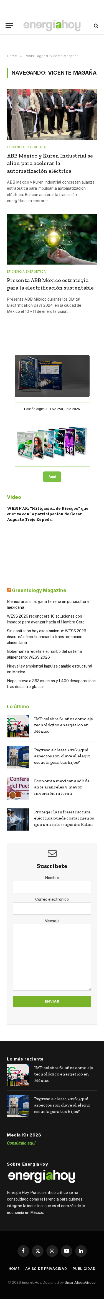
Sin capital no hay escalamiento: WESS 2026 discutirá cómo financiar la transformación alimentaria (46, 637)
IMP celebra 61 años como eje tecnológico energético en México (63, 725)
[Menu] (9, 25)
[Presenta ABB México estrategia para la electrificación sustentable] (52, 239)
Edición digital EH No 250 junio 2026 (52, 409)
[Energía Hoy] (51, 26)
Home (14, 1269)
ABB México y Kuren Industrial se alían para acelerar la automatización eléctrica (50, 163)
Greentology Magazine (39, 590)
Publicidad (84, 1269)
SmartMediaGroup (80, 1282)
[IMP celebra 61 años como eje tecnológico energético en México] (18, 726)
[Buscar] (95, 25)
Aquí (52, 477)
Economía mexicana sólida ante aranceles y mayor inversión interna (62, 787)
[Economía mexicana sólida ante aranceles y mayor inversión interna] (18, 788)
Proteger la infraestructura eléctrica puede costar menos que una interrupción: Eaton (64, 818)
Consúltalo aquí (21, 1143)
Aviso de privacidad (46, 1269)
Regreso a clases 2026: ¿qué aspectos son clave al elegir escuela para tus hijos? (62, 756)
